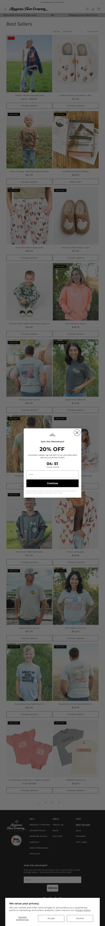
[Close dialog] (77, 432)
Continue (52, 483)
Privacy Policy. (83, 910)
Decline (80, 918)
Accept (51, 918)
